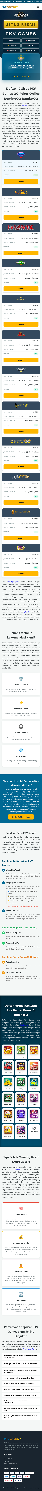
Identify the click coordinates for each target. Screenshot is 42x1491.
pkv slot (27, 612)
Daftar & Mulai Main (21, 817)
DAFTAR (21, 181)
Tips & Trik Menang (10, 1463)
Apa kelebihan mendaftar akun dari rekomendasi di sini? (20, 1409)
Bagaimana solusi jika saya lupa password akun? (19, 1389)
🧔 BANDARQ (12, 45)
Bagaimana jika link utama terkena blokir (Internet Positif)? (20, 1416)
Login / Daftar (8, 1459)
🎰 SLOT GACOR (11, 50)
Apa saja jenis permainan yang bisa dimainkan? (19, 1378)
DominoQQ (18, 1169)
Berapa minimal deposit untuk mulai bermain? (19, 1384)
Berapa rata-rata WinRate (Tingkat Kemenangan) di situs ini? (20, 1364)
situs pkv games (14, 582)
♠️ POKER (30, 45)
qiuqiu (24, 106)
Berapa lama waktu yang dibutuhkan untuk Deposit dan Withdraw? (20, 1371)
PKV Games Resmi (29, 1349)
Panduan (7, 1461)
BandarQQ (24, 1025)
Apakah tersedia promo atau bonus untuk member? (20, 1395)
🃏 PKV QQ (12, 40)
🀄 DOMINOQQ (30, 40)
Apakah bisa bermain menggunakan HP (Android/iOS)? (16, 1401)
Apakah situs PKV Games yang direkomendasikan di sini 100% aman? (20, 1356)
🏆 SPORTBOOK (30, 50)
